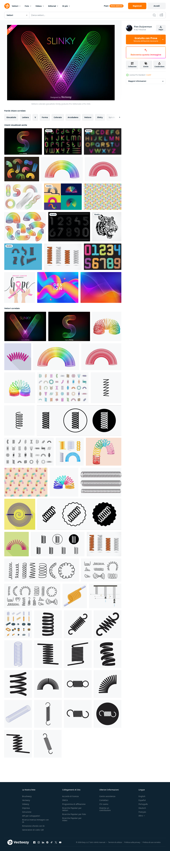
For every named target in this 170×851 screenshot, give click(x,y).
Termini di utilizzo (115, 842)
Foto (27, 6)
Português (143, 804)
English (142, 796)
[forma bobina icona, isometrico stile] (18, 714)
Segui (161, 29)
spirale (112, 117)
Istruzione (26, 812)
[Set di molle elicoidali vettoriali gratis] (63, 257)
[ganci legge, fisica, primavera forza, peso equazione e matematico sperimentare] (105, 596)
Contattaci (103, 800)
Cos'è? (148, 75)
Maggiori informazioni (137, 81)
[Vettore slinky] (23, 257)
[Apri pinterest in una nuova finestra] (47, 842)
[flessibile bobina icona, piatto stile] (16, 544)
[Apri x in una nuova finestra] (56, 842)
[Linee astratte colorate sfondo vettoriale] (100, 287)
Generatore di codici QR (33, 830)
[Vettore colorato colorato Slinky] (23, 141)
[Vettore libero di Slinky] (21, 169)
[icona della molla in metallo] (48, 684)
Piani (106, 6)
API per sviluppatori (31, 816)
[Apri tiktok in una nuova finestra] (52, 842)
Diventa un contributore (105, 809)
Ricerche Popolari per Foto (74, 814)
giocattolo (11, 117)
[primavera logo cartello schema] (106, 387)
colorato (58, 117)
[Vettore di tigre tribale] (106, 226)
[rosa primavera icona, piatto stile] (17, 356)
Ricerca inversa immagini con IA (35, 820)
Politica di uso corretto (152, 842)
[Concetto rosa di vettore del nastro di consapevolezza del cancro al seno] (19, 287)
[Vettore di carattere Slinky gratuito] (63, 141)
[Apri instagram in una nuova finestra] (39, 842)
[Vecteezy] (7, 6)
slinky (100, 117)
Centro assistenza (107, 796)
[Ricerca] (154, 15)
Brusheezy (27, 796)
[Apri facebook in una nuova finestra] (34, 842)
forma (45, 117)
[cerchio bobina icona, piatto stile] (19, 514)
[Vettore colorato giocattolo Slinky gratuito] (25, 326)
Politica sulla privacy (132, 842)
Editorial (52, 6)
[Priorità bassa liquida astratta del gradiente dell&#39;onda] (57, 287)
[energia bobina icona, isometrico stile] (18, 654)
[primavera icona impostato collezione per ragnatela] (19, 420)
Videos (38, 6)
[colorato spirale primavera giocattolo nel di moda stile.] (64, 482)
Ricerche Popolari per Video (72, 819)
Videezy (25, 804)
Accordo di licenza (70, 796)
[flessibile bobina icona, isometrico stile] (74, 596)
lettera (25, 117)
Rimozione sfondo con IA (33, 826)
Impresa (26, 808)
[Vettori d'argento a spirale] (100, 482)
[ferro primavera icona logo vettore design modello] (48, 624)
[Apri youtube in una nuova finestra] (60, 842)
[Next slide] (117, 117)
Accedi (157, 6)
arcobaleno (73, 117)
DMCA (65, 800)
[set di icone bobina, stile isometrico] (18, 624)
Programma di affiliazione (73, 804)
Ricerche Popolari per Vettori (72, 809)
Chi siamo (103, 804)
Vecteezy (26, 800)
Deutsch (142, 808)
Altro (141, 816)
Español (142, 800)
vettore (87, 117)
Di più (65, 6)
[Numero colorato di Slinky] (102, 257)
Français (142, 812)
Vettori (15, 6)
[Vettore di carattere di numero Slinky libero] (69, 226)
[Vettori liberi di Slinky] (63, 196)
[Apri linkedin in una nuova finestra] (43, 842)
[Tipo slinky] (102, 141)
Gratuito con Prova (146, 39)
